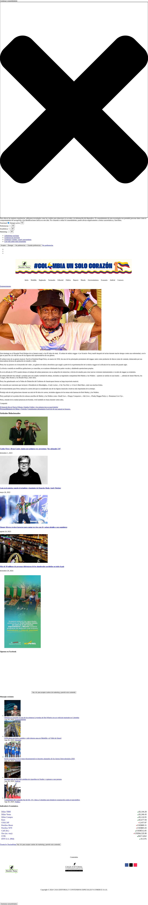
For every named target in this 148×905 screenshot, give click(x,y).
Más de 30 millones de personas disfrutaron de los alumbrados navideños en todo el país (32, 566)
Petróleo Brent (7, 825)
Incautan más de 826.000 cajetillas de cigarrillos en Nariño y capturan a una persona (33, 779)
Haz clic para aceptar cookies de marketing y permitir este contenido (53, 692)
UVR (3, 836)
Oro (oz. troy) (6, 833)
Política (68, 280)
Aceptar (3, 245)
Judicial (112, 280)
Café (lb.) (5, 831)
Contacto (120, 280)
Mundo (83, 280)
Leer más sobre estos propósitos (15, 241)
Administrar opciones (11, 236)
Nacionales (51, 280)
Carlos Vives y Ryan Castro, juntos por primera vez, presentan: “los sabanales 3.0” (30, 449)
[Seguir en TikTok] (135, 865)
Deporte (75, 280)
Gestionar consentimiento (9, 904)
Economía (104, 280)
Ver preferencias (20, 245)
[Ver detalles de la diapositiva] (22, 647)
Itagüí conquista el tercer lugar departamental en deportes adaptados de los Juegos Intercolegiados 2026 (39, 759)
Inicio (26, 280)
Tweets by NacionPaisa (30, 844)
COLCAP (5, 822)
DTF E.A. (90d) (7, 839)
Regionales (42, 280)
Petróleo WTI (6, 828)
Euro (3, 820)
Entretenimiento (93, 280)
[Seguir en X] (131, 865)
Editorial (60, 280)
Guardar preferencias (34, 245)
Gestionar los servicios (12, 238)
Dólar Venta (6, 814)
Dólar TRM (6, 812)
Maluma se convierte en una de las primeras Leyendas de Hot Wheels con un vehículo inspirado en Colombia (41, 718)
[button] (74, 109)
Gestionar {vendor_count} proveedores (17, 239)
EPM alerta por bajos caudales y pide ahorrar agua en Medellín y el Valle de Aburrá (32, 738)
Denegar (10, 245)
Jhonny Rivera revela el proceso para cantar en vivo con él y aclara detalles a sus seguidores (33, 527)
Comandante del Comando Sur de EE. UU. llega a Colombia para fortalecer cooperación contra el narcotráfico (42, 800)
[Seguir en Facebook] (126, 865)
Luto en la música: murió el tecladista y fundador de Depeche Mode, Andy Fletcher (30, 488)
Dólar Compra (7, 817)
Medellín (34, 280)
